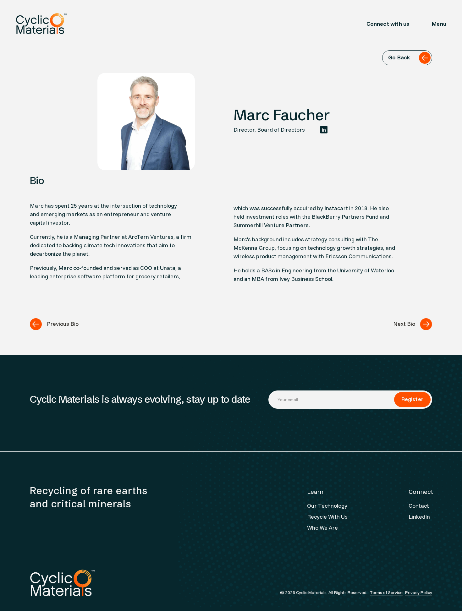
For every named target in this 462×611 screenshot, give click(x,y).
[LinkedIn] (323, 130)
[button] (439, 23)
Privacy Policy (418, 592)
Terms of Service (386, 592)
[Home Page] (41, 23)
